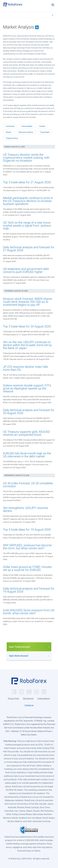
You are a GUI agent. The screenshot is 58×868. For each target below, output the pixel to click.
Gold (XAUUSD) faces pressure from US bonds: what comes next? (28, 611)
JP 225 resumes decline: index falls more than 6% (25, 368)
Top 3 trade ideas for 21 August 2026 (27, 182)
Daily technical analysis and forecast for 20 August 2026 (28, 411)
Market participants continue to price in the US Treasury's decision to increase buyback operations (28, 201)
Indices (42, 126)
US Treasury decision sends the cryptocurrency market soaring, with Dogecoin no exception (26, 157)
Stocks (8, 132)
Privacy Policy (13, 698)
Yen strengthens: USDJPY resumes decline (25, 509)
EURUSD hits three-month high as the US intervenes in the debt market (27, 455)
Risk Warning (28, 698)
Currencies (10, 126)
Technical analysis (25, 132)
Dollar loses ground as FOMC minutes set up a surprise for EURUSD (27, 568)
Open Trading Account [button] (19, 647)
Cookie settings (43, 698)
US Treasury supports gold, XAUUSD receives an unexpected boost (26, 433)
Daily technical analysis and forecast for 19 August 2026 (28, 590)
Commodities (26, 126)
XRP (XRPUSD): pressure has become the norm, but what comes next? (27, 546)
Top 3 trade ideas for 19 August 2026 (27, 529)
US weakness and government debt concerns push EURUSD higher (26, 270)
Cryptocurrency (12, 138)
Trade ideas (45, 132)
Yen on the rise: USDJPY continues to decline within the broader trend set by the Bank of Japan (27, 345)
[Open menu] (52, 5)
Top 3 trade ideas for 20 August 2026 (27, 326)
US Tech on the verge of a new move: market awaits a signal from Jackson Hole (27, 225)
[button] (13, 4)
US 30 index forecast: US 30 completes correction (28, 484)
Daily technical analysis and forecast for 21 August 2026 (28, 248)
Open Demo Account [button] (18, 656)
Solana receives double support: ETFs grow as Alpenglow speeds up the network (27, 388)
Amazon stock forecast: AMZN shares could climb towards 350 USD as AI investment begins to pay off (27, 302)
